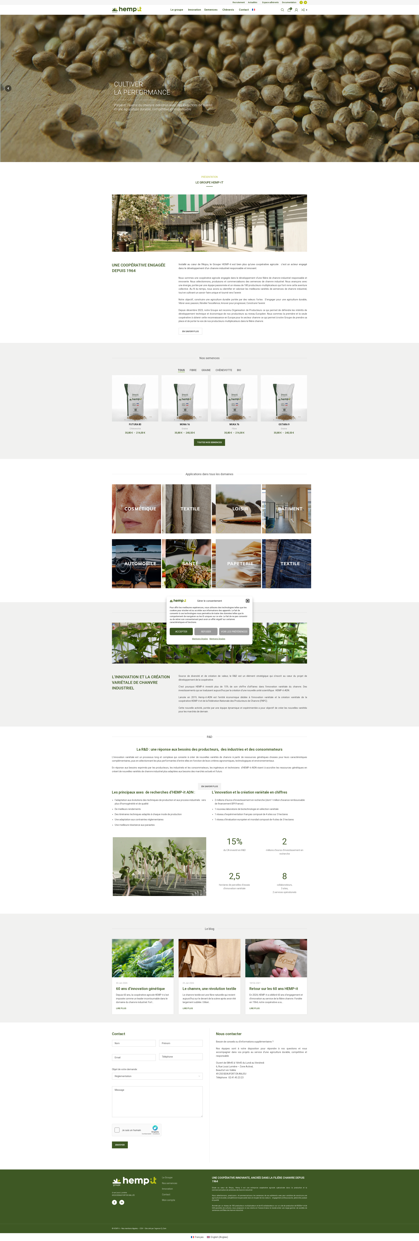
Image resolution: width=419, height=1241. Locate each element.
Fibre (234, 428)
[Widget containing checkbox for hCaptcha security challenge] (136, 1130)
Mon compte (168, 1200)
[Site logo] (126, 9)
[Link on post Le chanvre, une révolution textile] (209, 958)
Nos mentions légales (129, 1228)
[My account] (296, 10)
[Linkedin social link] (305, 2)
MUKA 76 (234, 424)
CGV (141, 1228)
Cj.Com (163, 1228)
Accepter (181, 631)
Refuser (206, 631)
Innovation (167, 1188)
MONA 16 (185, 424)
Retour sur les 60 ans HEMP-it (273, 989)
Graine (185, 428)
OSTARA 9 (284, 424)
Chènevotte (135, 428)
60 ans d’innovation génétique (140, 989)
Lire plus (121, 1008)
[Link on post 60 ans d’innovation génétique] (143, 958)
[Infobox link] (234, 845)
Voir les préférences (234, 631)
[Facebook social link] (301, 2)
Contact (166, 1194)
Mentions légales (200, 639)
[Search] (282, 10)
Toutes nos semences (209, 442)
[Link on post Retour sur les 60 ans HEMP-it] (276, 958)
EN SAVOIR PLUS (190, 331)
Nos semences (169, 1183)
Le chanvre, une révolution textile (209, 989)
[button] (247, 600)
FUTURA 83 (135, 424)
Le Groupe (167, 1177)
